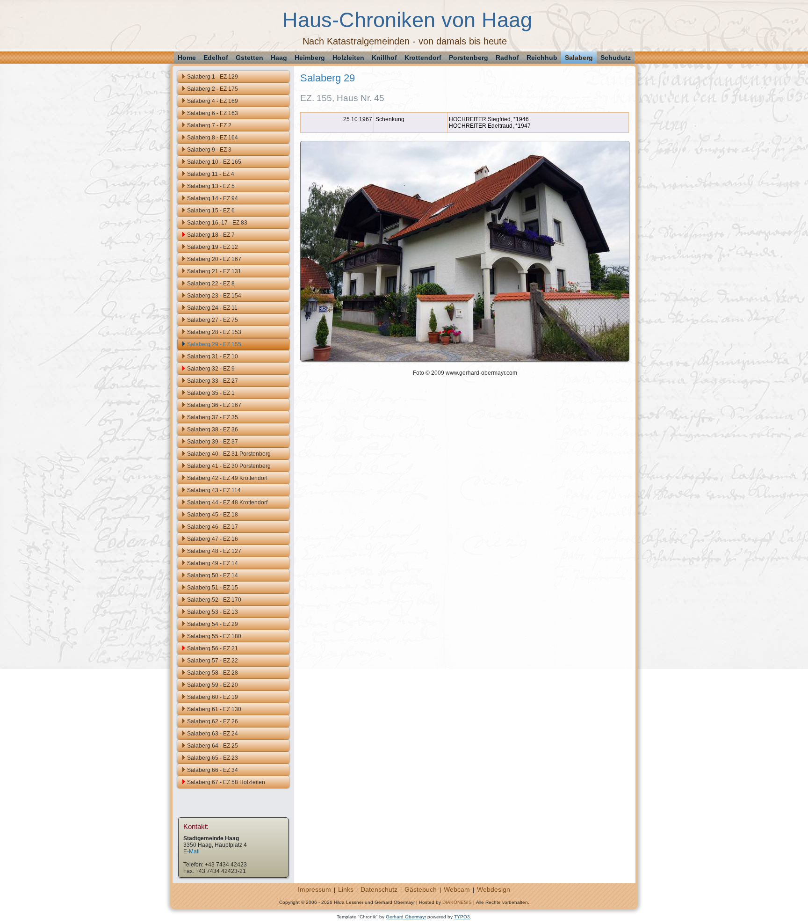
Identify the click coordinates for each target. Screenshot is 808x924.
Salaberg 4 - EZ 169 (212, 101)
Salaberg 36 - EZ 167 (214, 405)
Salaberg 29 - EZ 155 (214, 344)
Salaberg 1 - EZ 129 (212, 76)
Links (346, 889)
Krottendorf (422, 57)
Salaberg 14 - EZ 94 (212, 198)
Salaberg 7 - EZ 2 (209, 125)
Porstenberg (468, 57)
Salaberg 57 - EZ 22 (212, 660)
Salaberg (579, 57)
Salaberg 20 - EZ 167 (214, 259)
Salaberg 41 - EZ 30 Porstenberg (229, 466)
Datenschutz (379, 889)
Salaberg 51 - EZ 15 (212, 587)
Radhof (507, 57)
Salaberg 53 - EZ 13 (212, 612)
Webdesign (493, 889)
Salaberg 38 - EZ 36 (212, 429)
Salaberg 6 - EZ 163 (212, 113)
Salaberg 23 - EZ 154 (214, 295)
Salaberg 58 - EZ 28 (212, 672)
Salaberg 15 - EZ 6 (211, 210)
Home (187, 57)
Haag (279, 57)
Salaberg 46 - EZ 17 (212, 527)
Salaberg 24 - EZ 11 (212, 308)
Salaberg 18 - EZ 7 (211, 235)
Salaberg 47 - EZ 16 (212, 539)
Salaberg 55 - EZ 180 (214, 636)
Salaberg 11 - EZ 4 (210, 174)
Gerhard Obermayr (406, 916)
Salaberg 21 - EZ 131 (214, 271)
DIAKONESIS (457, 902)
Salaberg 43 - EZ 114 (214, 490)
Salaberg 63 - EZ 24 (212, 733)
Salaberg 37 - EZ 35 (212, 417)
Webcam (457, 889)
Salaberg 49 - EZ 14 (212, 563)
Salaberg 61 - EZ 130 (214, 709)
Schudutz (615, 57)
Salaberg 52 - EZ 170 (214, 600)
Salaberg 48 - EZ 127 (214, 551)
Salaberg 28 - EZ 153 (214, 332)
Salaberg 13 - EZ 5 (211, 186)
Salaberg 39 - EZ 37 (212, 441)
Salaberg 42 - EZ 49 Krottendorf (227, 478)
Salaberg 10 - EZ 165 (214, 162)
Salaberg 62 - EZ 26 (212, 721)
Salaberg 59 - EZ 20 (212, 685)
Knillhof (384, 57)
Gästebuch (420, 889)
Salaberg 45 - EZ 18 (212, 514)
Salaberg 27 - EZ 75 (212, 320)
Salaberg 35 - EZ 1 (211, 393)
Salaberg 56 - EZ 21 (212, 648)
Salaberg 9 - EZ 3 (209, 149)
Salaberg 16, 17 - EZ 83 (217, 222)
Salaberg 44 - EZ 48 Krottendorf (227, 502)
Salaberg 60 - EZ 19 (212, 697)
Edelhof (215, 57)
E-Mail (191, 851)
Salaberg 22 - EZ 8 (211, 283)
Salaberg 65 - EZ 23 (212, 758)
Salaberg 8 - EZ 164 (212, 137)
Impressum (314, 889)
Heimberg (310, 57)
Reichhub (542, 57)
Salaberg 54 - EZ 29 (212, 624)
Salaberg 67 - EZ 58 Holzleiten (226, 782)
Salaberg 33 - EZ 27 (212, 381)
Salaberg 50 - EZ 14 (212, 575)
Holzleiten (348, 57)
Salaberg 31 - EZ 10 (212, 356)
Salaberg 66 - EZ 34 (212, 770)
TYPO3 (462, 916)
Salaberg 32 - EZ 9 (211, 368)
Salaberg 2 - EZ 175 (212, 89)
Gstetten (249, 57)
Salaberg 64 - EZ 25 (212, 745)
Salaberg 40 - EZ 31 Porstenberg (229, 454)
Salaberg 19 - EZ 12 (212, 247)
